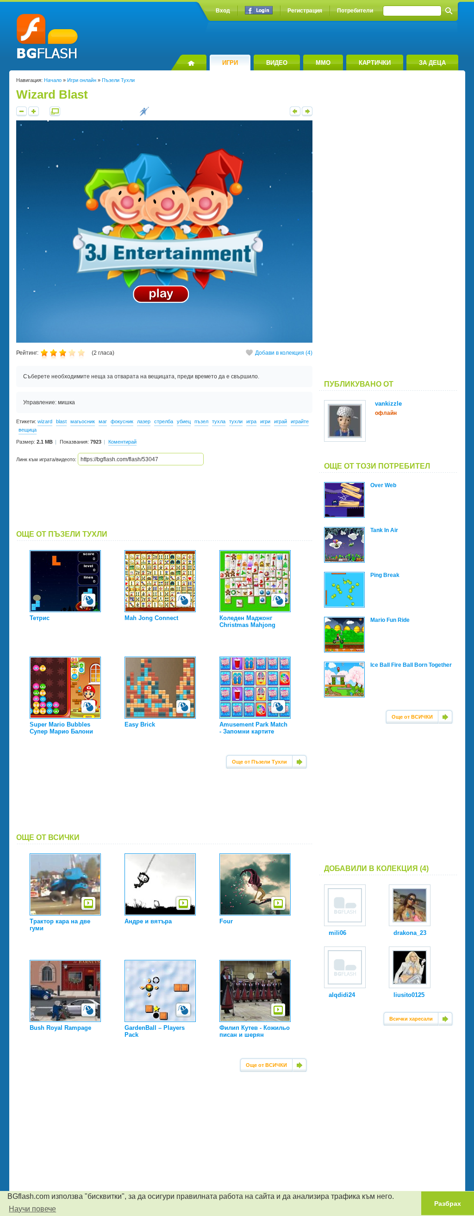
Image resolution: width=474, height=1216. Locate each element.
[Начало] (188, 62)
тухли (236, 421)
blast (61, 421)
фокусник (122, 421)
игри (265, 421)
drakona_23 (409, 932)
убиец (184, 421)
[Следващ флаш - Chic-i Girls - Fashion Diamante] (307, 114)
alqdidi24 (342, 994)
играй (280, 421)
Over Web (383, 485)
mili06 (337, 932)
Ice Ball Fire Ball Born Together (411, 665)
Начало (53, 80)
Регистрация (304, 10)
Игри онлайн (81, 80)
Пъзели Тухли (118, 80)
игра (251, 421)
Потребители (355, 10)
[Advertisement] (164, 498)
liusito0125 (408, 994)
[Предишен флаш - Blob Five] (295, 114)
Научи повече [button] (32, 1209)
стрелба (163, 421)
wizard (44, 421)
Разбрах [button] (447, 1203)
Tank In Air (384, 530)
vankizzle (388, 403)
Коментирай (122, 442)
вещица (28, 429)
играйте (300, 421)
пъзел (201, 421)
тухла (218, 421)
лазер (143, 421)
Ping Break (384, 575)
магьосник (82, 421)
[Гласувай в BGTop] (144, 114)
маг (103, 421)
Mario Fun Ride (390, 620)
